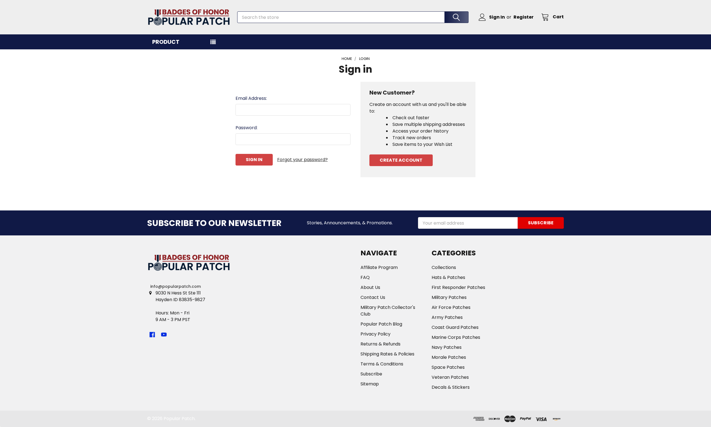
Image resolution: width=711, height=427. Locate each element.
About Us (370, 287)
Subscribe (371, 374)
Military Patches (449, 297)
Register (524, 17)
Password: (246, 127)
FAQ (365, 277)
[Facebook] (152, 335)
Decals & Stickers (451, 387)
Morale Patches (449, 357)
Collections (444, 267)
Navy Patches (447, 347)
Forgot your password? (302, 159)
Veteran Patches (450, 377)
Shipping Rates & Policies (387, 354)
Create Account (401, 160)
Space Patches (448, 367)
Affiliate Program (379, 267)
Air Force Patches (451, 307)
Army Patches (447, 317)
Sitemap (369, 384)
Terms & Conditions (381, 364)
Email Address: (251, 98)
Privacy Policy (375, 334)
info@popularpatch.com (175, 286)
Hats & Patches (448, 277)
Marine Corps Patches (456, 337)
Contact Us (372, 297)
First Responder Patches (458, 287)
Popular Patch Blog (381, 324)
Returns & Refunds (380, 344)
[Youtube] (164, 335)
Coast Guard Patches (455, 327)
